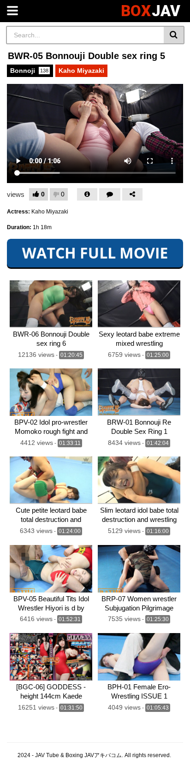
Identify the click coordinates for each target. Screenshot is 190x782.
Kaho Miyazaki (81, 70)
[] (174, 35)
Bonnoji (29, 70)
